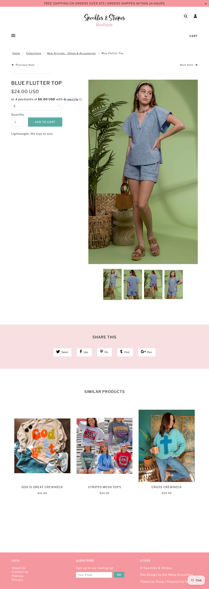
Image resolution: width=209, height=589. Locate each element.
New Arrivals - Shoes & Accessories (71, 53)
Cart (193, 36)
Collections (33, 53)
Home (16, 53)
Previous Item (24, 64)
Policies (17, 576)
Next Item (187, 64)
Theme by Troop (152, 581)
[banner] (104, 20)
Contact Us (20, 571)
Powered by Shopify (181, 581)
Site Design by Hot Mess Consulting (166, 574)
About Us (19, 568)
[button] (46, 99)
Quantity (17, 114)
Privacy (17, 579)
